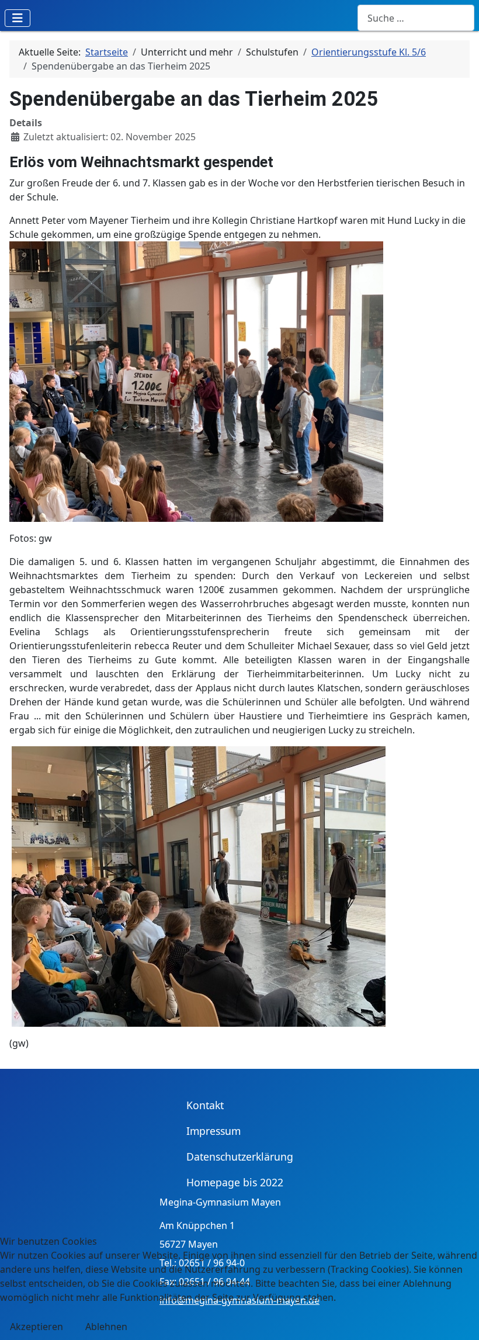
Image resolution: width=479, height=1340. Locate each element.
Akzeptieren (36, 1326)
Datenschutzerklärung (239, 1156)
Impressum (213, 1131)
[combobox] (415, 18)
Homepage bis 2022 (234, 1182)
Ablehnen (106, 1326)
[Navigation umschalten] (17, 18)
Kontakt (205, 1105)
